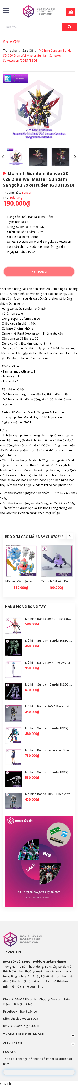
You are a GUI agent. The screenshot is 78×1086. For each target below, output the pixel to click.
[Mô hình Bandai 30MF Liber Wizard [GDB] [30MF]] (13, 801)
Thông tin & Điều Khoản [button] (23, 1034)
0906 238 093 (29, 1018)
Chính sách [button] (12, 1043)
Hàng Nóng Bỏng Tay (25, 606)
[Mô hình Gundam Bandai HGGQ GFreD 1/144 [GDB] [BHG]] (13, 735)
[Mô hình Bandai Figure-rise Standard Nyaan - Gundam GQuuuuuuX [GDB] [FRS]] (13, 757)
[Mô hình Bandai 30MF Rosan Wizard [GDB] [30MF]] (13, 713)
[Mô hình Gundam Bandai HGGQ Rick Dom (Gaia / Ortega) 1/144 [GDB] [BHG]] (13, 691)
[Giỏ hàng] (69, 12)
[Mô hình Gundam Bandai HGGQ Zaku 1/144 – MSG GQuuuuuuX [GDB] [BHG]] (13, 647)
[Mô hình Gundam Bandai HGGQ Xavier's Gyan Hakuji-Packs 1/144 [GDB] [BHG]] (13, 779)
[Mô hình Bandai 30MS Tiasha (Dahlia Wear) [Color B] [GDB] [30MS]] (13, 625)
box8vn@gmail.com (27, 1026)
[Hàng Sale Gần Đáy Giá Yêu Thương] (39, 861)
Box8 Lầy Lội (28, 1011)
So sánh (5, 1084)
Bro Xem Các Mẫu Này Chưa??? (33, 536)
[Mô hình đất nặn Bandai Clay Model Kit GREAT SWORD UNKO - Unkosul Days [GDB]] (57, 561)
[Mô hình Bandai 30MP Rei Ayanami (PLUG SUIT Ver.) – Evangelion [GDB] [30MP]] (13, 669)
